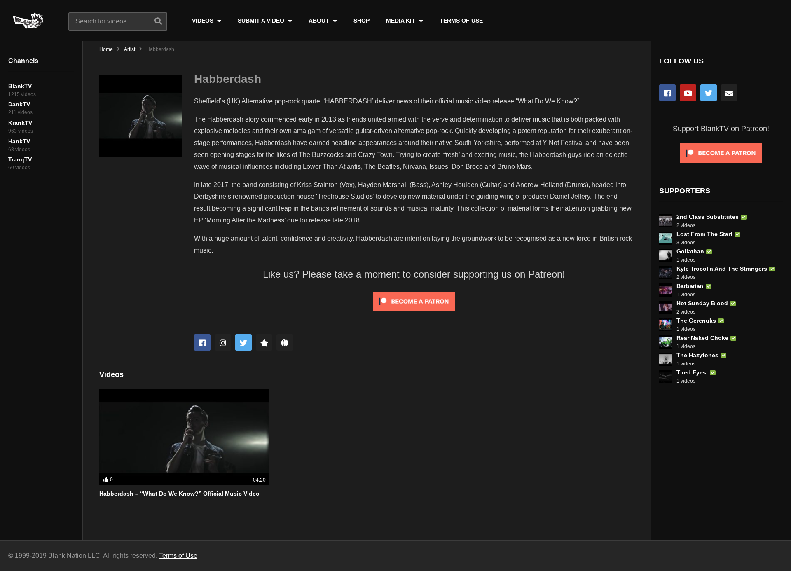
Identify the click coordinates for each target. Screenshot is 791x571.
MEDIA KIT (401, 20)
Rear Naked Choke (702, 338)
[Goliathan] (665, 255)
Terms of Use (178, 555)
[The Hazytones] (665, 359)
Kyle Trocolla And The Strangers (721, 268)
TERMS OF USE (461, 20)
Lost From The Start (704, 234)
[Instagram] (223, 342)
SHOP (361, 20)
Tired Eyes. (692, 372)
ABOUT (320, 20)
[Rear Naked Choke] (665, 342)
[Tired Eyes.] (665, 376)
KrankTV (20, 122)
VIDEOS (203, 20)
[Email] (729, 92)
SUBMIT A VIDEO (262, 20)
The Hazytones (697, 355)
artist (129, 49)
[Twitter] (243, 342)
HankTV (19, 141)
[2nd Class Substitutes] (665, 220)
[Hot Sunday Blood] (665, 307)
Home (106, 49)
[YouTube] (688, 92)
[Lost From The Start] (665, 238)
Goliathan (690, 251)
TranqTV (20, 159)
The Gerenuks (696, 320)
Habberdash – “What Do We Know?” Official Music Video (179, 493)
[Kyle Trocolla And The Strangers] (665, 272)
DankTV (19, 104)
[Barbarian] (665, 290)
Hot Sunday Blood (702, 303)
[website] (284, 342)
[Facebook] (202, 342)
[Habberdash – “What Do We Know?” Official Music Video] (184, 437)
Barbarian (690, 286)
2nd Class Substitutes (707, 216)
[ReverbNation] (264, 342)
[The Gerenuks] (665, 324)
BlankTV (20, 86)
